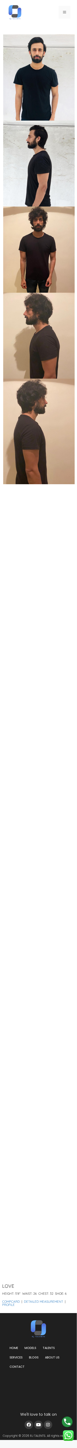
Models (30, 1348)
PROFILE (8, 1305)
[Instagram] (48, 1425)
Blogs (34, 1357)
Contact (17, 1367)
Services (16, 1357)
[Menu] (64, 12)
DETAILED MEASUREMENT (43, 1302)
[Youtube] (38, 1425)
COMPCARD (11, 1302)
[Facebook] (29, 1425)
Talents (49, 1348)
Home (14, 1348)
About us (52, 1357)
